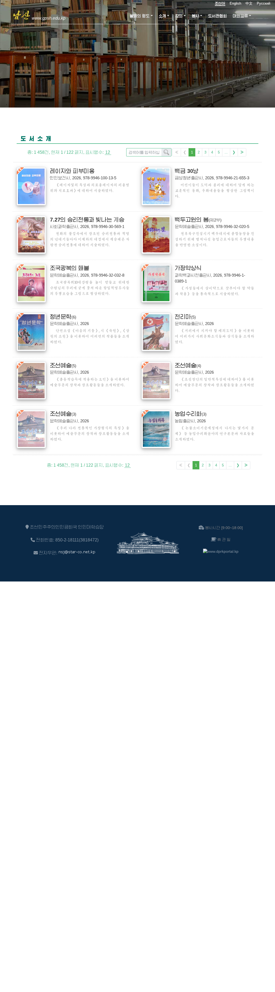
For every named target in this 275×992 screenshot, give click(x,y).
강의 (179, 16)
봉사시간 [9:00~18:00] (224, 528)
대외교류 (240, 16)
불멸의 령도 (140, 16)
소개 (162, 16)
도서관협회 (217, 16)
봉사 (195, 16)
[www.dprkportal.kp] (220, 551)
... (226, 152)
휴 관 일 (224, 539)
